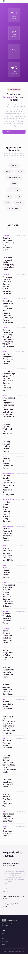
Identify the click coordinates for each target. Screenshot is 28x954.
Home (3, 933)
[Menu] (24, 1)
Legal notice (5, 941)
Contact (4, 944)
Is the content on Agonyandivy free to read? (13, 897)
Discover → (8, 131)
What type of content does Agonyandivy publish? (10, 864)
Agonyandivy (12, 920)
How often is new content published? (10, 890)
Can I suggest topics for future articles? (11, 905)
